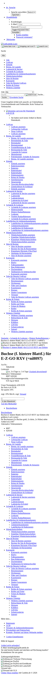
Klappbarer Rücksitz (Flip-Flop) (24, 251)
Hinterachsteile (17, 210)
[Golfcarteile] (9, 44)
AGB (8, 625)
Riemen (14, 290)
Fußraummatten (17, 265)
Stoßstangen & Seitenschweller (23, 272)
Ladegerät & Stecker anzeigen (23, 193)
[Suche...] (31, 94)
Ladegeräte (15, 196)
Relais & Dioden (17, 177)
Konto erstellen (22, 35)
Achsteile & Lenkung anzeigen (23, 207)
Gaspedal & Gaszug (19, 152)
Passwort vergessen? (24, 37)
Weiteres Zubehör (13, 88)
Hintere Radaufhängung (20, 212)
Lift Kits (14, 325)
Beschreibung (11, 408)
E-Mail (14, 24)
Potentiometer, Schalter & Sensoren (25, 157)
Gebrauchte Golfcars (19, 129)
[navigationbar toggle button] (8, 46)
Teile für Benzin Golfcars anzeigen (25, 279)
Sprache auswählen (19, 12)
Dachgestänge (16, 269)
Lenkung (14, 214)
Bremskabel (16, 143)
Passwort (14, 27)
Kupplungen (16, 288)
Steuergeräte (16, 182)
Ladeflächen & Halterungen (22, 228)
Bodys (13, 262)
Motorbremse (16, 154)
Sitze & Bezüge (12, 78)
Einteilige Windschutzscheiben (23, 237)
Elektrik (9, 65)
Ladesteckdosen (17, 198)
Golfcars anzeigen (18, 127)
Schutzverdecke (17, 327)
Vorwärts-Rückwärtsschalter (22, 184)
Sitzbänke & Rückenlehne (21, 253)
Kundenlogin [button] (11, 17)
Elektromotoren (17, 175)
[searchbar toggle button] (42, 46)
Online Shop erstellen (9, 673)
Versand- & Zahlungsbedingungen (19, 628)
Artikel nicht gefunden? (10, 645)
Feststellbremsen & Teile (21, 147)
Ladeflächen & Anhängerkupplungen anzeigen (29, 223)
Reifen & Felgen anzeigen (21, 302)
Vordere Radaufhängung (21, 216)
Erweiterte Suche (16, 97)
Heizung (14, 320)
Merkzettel (10, 39)
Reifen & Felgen (12, 85)
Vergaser (14, 295)
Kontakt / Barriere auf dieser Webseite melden (24, 632)
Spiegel (14, 329)
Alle (7, 60)
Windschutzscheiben (14, 76)
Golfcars (9, 62)
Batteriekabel (16, 170)
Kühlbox (14, 322)
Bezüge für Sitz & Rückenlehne (23, 249)
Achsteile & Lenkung (14, 71)
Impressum (10, 623)
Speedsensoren (17, 180)
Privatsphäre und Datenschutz (18, 630)
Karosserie (10, 81)
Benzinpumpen (17, 281)
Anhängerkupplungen (20, 226)
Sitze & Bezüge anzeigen (21, 246)
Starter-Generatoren (19, 292)
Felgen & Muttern (18, 306)
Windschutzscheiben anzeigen (23, 235)
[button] (10, 7)
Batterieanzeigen (17, 166)
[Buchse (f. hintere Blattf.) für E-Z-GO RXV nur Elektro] (24, 347)
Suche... (41, 94)
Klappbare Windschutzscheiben (23, 239)
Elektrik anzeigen (18, 163)
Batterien (14, 168)
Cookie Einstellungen (14, 637)
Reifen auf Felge (17, 304)
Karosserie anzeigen (19, 260)
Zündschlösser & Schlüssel (22, 186)
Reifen (13, 308)
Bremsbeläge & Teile (19, 140)
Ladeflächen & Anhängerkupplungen (21, 74)
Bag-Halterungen (18, 267)
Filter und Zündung (19, 285)
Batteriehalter (16, 173)
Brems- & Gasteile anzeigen (22, 138)
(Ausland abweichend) (38, 371)
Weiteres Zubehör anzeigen (22, 315)
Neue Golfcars (17, 131)
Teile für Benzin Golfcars (16, 83)
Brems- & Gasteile (13, 67)
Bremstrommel (17, 145)
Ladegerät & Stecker (14, 69)
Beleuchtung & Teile (19, 318)
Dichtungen (15, 283)
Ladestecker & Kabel (19, 200)
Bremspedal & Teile (19, 150)
